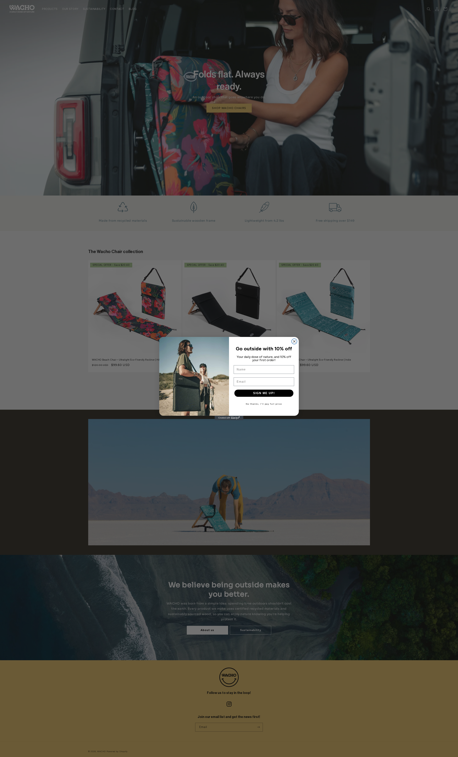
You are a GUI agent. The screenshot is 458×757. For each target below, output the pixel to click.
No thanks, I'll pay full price (264, 404)
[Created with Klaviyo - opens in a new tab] (229, 418)
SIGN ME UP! (264, 393)
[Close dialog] (294, 341)
